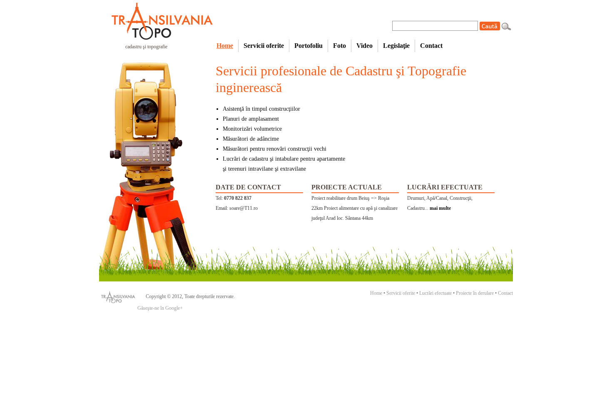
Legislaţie (396, 45)
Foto (339, 45)
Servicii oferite (264, 45)
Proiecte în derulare (475, 293)
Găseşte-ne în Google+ (160, 308)
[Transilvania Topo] (155, 20)
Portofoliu (308, 45)
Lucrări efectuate (435, 293)
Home (224, 45)
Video (364, 45)
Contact (431, 45)
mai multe (440, 208)
